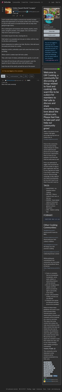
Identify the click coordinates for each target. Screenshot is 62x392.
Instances (39, 389)
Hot (3, 76)
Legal (33, 389)
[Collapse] (3, 80)
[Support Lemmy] (42, 2)
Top (7, 76)
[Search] (49, 2)
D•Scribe (7, 2)
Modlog (55, 375)
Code (48, 389)
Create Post (24, 2)
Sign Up (58, 2)
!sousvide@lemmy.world (50, 244)
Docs (44, 389)
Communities (16, 2)
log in (11, 71)
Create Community (34, 2)
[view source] (22, 16)
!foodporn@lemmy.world (51, 139)
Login (52, 2)
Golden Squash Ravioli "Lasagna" (24, 8)
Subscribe (51, 31)
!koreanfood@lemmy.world (51, 251)
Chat (31, 76)
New (21, 76)
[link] (17, 15)
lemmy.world (15, 10)
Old (26, 76)
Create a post (51, 35)
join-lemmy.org (56, 389)
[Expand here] (8, 10)
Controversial (14, 76)
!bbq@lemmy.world (49, 230)
